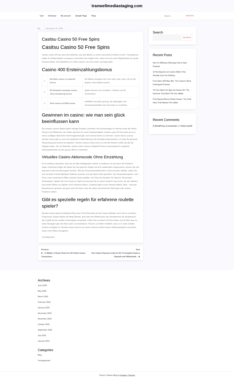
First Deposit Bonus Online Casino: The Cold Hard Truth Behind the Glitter (172, 101)
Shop (93, 16)
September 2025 (45, 330)
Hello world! (186, 126)
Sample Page (81, 16)
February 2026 (44, 302)
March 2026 (43, 296)
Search (158, 32)
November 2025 (45, 319)
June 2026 (42, 285)
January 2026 (44, 308)
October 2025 (44, 324)
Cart (41, 16)
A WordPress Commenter (165, 126)
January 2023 (44, 341)
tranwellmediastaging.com (117, 6)
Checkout (52, 16)
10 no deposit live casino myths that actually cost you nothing (169, 73)
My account (66, 16)
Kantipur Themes (127, 375)
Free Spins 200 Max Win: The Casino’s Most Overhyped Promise (172, 83)
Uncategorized (44, 360)
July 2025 (42, 335)
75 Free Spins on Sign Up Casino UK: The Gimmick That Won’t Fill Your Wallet (171, 92)
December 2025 (45, 313)
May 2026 (42, 291)
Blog (40, 355)
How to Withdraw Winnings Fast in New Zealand (170, 64)
